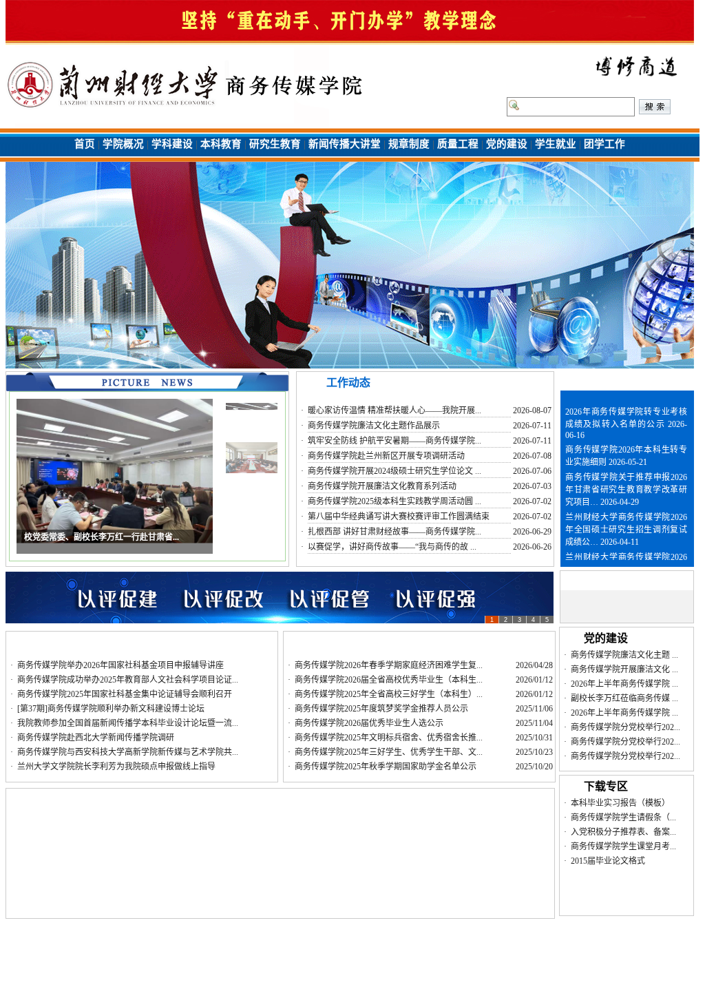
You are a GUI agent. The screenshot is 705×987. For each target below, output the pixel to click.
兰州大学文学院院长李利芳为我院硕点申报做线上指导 (116, 766)
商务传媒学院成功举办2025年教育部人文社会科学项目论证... (127, 680)
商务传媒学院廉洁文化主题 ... (624, 655)
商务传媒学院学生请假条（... (623, 817)
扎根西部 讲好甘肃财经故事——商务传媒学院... (394, 532)
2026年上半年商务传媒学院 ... (624, 684)
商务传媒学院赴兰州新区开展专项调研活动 (386, 456)
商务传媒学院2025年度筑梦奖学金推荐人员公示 (381, 709)
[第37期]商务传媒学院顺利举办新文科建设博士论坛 (110, 709)
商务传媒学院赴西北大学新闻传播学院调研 (95, 737)
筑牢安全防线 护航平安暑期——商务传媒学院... (394, 441)
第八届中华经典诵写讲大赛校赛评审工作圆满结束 (399, 516)
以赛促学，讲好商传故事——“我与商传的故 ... (392, 547)
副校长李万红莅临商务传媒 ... (624, 698)
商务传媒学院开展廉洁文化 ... (624, 669)
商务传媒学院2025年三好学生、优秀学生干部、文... (389, 752)
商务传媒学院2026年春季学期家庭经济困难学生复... (389, 665)
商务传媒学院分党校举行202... (625, 727)
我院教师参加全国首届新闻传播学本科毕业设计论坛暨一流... (127, 723)
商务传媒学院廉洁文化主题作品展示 (374, 425)
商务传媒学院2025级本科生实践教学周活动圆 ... (394, 501)
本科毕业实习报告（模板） (620, 803)
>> (682, 380)
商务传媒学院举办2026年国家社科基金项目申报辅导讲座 (120, 665)
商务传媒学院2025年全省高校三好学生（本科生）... (389, 694)
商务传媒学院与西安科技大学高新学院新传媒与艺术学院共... (127, 752)
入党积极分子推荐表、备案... (623, 832)
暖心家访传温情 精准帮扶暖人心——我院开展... (394, 410)
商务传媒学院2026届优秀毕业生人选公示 (369, 723)
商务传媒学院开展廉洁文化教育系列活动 (382, 486)
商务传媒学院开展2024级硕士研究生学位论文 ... (394, 471)
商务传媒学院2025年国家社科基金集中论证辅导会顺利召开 (124, 694)
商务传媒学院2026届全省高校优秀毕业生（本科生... (389, 680)
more (533, 385)
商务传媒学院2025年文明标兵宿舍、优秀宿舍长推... (389, 737)
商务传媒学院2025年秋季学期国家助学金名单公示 (385, 766)
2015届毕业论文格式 (608, 861)
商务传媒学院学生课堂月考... (623, 846)
